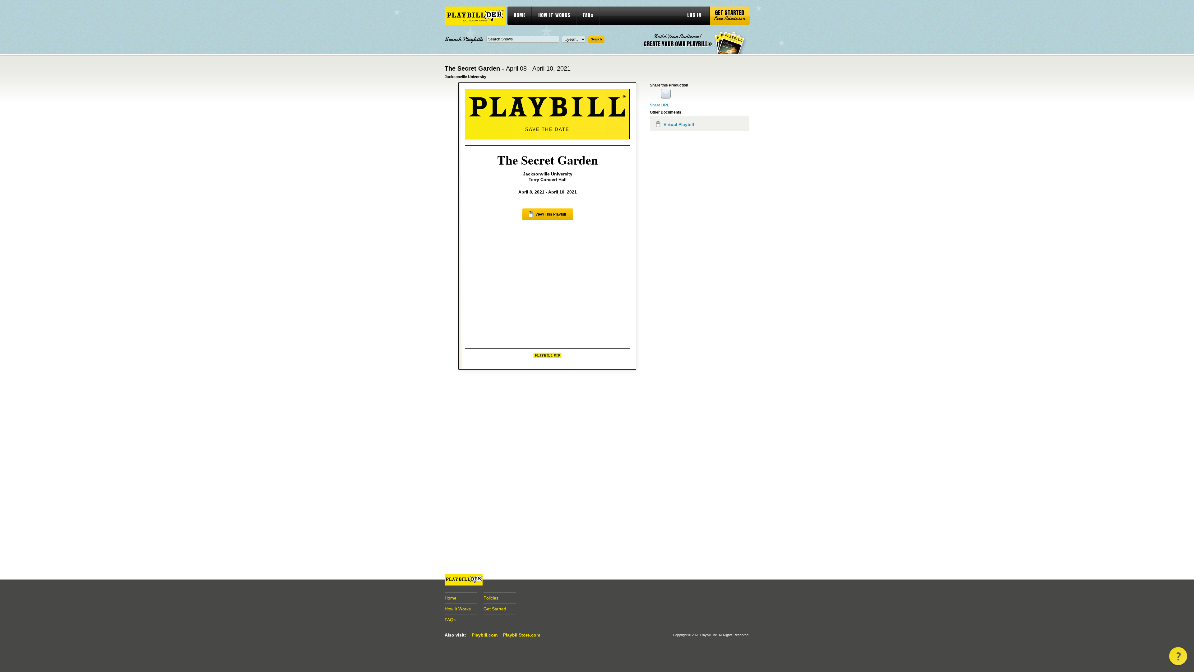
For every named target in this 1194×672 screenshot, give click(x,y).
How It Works (458, 608)
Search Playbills (464, 39)
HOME (520, 15)
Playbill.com (484, 634)
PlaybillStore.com (521, 634)
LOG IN (694, 15)
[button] (1178, 656)
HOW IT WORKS (554, 15)
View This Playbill (550, 214)
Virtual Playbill (679, 124)
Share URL (659, 105)
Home (450, 597)
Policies (491, 597)
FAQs (588, 15)
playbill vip (475, 16)
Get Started (495, 608)
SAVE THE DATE (547, 129)
